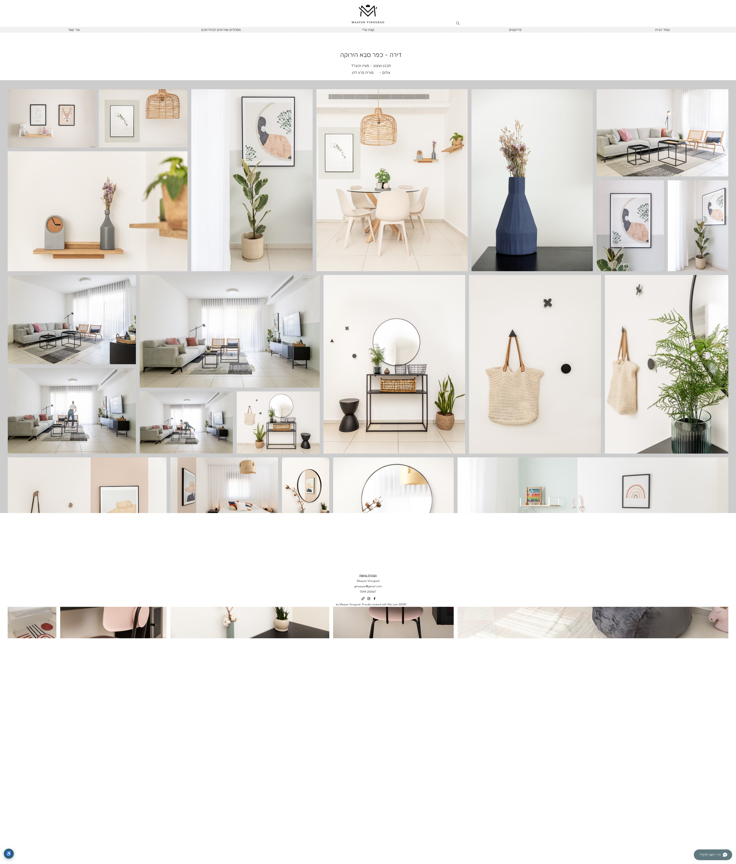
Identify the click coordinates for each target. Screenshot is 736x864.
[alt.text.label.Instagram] (369, 598)
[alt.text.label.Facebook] (374, 598)
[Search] (458, 23)
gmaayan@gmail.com (368, 586)
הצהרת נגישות (368, 575)
